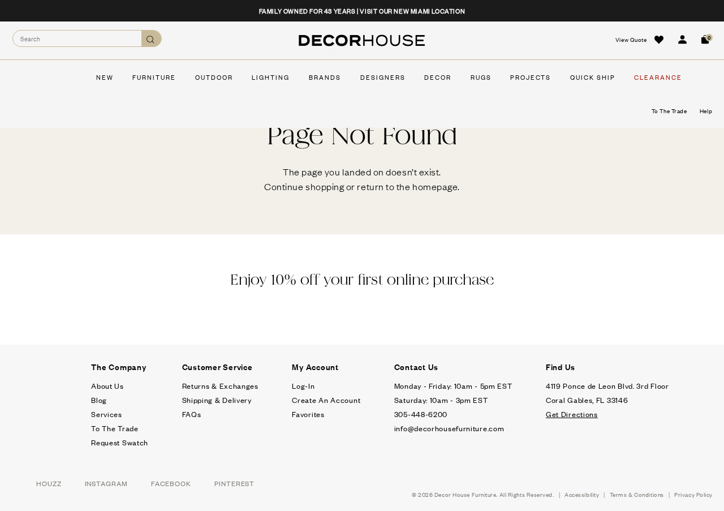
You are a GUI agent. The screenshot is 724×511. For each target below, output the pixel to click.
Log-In (303, 385)
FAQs (191, 414)
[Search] (151, 39)
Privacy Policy (693, 494)
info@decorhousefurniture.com (449, 428)
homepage (435, 186)
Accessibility (581, 494)
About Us (107, 385)
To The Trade (114, 428)
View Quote (631, 39)
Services (106, 414)
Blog (99, 399)
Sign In (682, 40)
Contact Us (416, 367)
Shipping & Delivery (217, 399)
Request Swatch (119, 442)
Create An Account (326, 399)
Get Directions (572, 414)
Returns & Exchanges (220, 385)
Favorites (308, 414)
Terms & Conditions (637, 494)
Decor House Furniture (465, 494)
